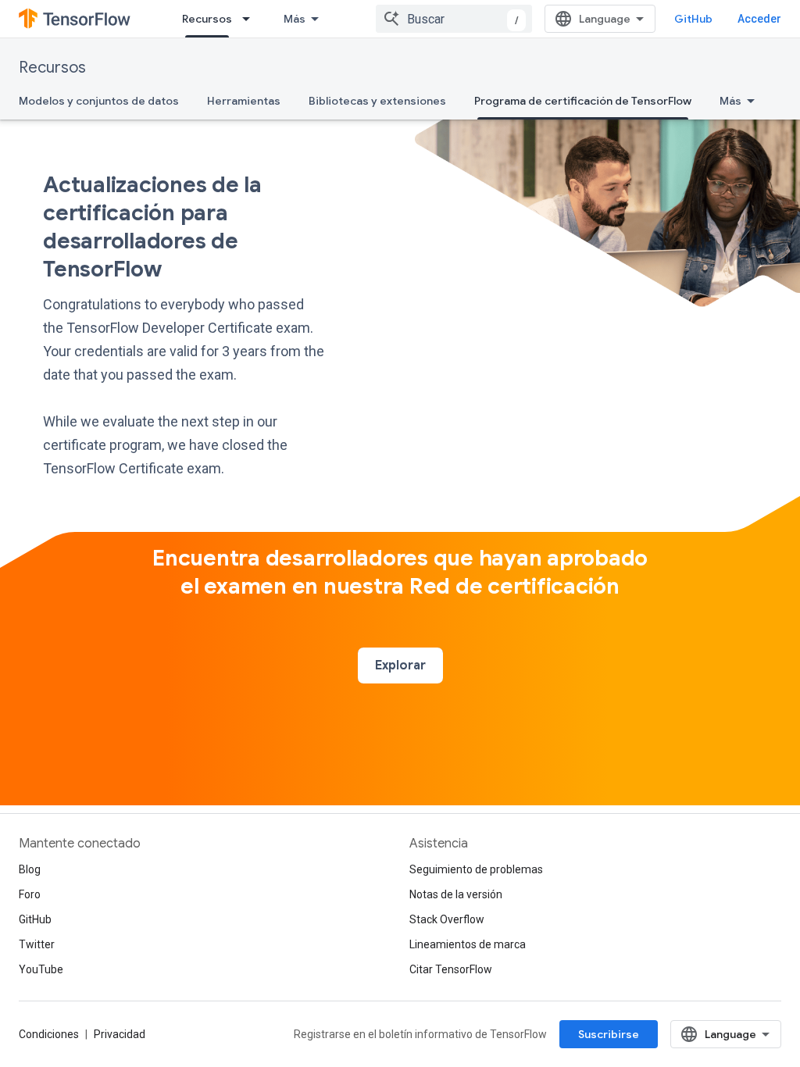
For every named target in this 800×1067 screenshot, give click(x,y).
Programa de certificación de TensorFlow (582, 101)
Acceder (759, 18)
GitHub (693, 19)
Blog (30, 869)
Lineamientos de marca (467, 944)
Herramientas (243, 101)
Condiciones (49, 1034)
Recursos (207, 19)
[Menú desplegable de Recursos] (251, 18)
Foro (30, 894)
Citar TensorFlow (450, 969)
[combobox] (454, 19)
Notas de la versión (455, 894)
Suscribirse (608, 1034)
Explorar (400, 665)
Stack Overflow (446, 919)
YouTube (41, 969)
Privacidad (119, 1034)
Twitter (37, 944)
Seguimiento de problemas (476, 869)
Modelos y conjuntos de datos (99, 101)
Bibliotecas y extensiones (377, 101)
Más (294, 19)
